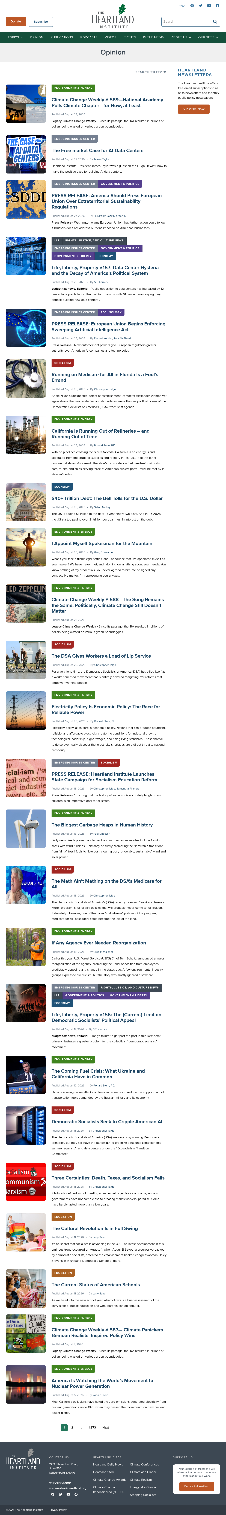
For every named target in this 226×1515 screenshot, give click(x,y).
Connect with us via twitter (200, 5)
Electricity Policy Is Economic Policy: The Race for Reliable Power (106, 709)
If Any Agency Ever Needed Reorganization (99, 943)
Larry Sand (99, 1237)
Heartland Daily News (108, 1464)
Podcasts (88, 37)
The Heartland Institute (113, 15)
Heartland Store (104, 1472)
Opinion (36, 37)
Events (130, 37)
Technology (111, 312)
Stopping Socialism (143, 1495)
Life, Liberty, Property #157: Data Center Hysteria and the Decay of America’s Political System (105, 270)
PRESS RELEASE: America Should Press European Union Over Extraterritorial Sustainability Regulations (107, 201)
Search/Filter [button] (148, 72)
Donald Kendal (103, 338)
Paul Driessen (101, 833)
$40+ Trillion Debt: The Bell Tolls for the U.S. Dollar (107, 498)
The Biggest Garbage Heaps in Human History (102, 825)
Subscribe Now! (194, 109)
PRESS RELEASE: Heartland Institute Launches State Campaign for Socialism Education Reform (104, 777)
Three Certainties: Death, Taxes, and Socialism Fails (108, 1178)
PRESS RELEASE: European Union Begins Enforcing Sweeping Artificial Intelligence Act (108, 327)
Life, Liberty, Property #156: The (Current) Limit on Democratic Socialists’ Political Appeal (106, 1017)
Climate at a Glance (143, 1472)
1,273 (92, 1427)
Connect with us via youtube (209, 5)
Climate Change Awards (109, 1479)
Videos (110, 37)
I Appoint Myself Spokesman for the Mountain (102, 543)
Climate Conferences (144, 1464)
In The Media (153, 37)
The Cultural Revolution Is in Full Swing (95, 1228)
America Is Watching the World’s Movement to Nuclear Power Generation (102, 1383)
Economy (105, 256)
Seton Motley (102, 507)
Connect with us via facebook (192, 5)
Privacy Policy (58, 1510)
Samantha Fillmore (128, 788)
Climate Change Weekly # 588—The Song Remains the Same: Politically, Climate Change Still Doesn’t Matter (108, 605)
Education (63, 1217)
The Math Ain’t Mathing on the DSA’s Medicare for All (107, 884)
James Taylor (101, 159)
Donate (16, 21)
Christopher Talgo (105, 389)
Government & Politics (120, 184)
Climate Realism (141, 1479)
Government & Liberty (73, 256)
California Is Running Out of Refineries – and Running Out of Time (101, 434)
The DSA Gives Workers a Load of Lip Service (101, 656)
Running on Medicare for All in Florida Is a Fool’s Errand (105, 377)
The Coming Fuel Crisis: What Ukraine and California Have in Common (98, 1074)
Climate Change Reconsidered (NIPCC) (108, 1490)
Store (181, 6)
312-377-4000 (60, 1483)
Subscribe (41, 21)
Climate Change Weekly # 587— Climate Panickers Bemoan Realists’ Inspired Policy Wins (107, 1333)
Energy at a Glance (143, 1487)
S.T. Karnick (101, 282)
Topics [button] (13, 37)
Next (105, 1427)
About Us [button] (179, 37)
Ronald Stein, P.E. (104, 445)
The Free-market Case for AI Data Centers (97, 150)
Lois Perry (99, 216)
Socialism (62, 363)
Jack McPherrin (116, 216)
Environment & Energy (73, 88)
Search (215, 21)
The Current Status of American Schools (96, 1284)
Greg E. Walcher (104, 552)
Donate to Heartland (196, 1486)
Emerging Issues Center (74, 139)
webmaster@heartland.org (67, 1488)
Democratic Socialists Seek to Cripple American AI (107, 1121)
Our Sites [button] (206, 37)
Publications (62, 37)
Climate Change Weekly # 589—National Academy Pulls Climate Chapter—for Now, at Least (107, 102)
